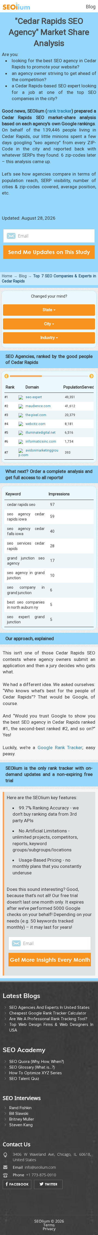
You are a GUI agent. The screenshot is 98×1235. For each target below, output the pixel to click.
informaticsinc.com (41, 441)
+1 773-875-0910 (41, 1174)
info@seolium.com (40, 1167)
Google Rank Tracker (60, 747)
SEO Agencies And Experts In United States (49, 1007)
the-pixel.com (36, 415)
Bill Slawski (18, 1113)
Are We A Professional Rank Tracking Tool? (48, 1018)
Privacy (49, 1228)
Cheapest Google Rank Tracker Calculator (47, 1013)
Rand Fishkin (20, 1107)
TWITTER (51, 1184)
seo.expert (34, 397)
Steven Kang (21, 1124)
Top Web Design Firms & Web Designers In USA (51, 1027)
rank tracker (59, 111)
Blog (91, 6)
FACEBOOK (19, 1184)
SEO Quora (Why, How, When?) (36, 1061)
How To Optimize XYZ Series (35, 1073)
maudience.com (38, 406)
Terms (49, 1224)
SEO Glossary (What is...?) (32, 1067)
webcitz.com (35, 424)
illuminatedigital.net (41, 433)
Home (7, 276)
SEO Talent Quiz (24, 1078)
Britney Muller (21, 1119)
